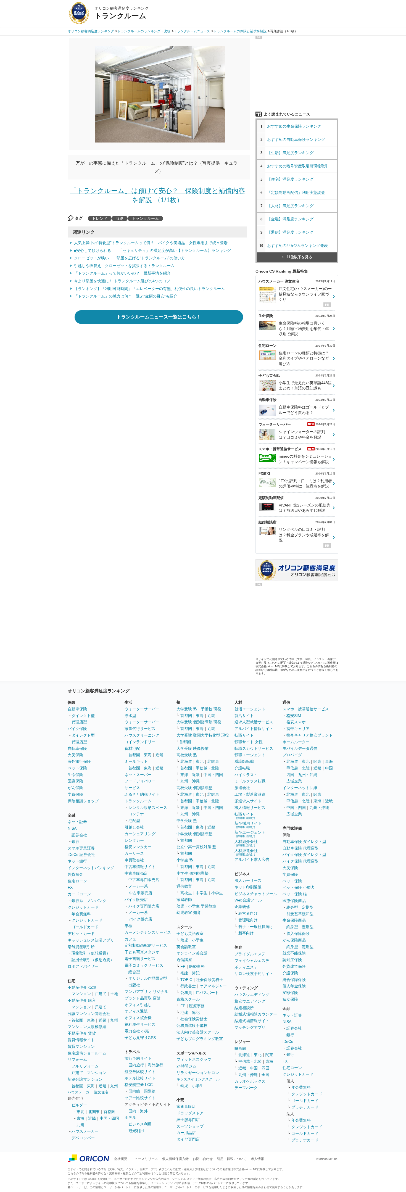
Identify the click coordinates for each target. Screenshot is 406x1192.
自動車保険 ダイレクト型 (304, 841)
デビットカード (81, 933)
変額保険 (290, 992)
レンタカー (134, 840)
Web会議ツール (248, 900)
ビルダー (79, 1105)
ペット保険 (77, 768)
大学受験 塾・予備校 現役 (198, 709)
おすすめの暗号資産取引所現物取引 (298, 166)
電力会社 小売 (137, 1031)
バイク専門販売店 (143, 906)
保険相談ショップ (83, 801)
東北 (80, 1111)
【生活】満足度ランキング (292, 153)
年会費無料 (81, 914)
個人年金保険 (294, 986)
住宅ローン (77, 881)
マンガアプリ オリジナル (146, 991)
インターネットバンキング (91, 868)
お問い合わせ (203, 1159)
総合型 (134, 972)
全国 (265, 1074)
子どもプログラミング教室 (199, 1039)
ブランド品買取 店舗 (142, 998)
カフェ (130, 939)
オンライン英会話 (191, 953)
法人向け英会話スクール (197, 1032)
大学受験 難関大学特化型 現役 (202, 735)
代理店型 (79, 722)
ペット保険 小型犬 (299, 887)
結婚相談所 (244, 1008)
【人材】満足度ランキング (290, 206)
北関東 (94, 1111)
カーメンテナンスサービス (148, 932)
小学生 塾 (184, 860)
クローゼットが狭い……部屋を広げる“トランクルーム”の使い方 (129, 258)
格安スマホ (296, 722)
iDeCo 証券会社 (81, 854)
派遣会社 (242, 787)
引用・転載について (232, 1159)
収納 (119, 218)
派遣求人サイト (248, 801)
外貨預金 (75, 874)
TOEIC (186, 979)
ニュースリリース (144, 1159)
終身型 (292, 907)
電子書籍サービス (140, 958)
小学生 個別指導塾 (192, 873)
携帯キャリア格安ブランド (309, 735)
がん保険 (75, 787)
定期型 (307, 907)
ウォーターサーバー (142, 709)
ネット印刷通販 (248, 887)
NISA (72, 828)
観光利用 (136, 1130)
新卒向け (246, 933)
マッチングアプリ (249, 1027)
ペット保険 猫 (295, 894)
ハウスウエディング (251, 994)
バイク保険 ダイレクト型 (304, 854)
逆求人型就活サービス (253, 722)
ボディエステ (246, 967)
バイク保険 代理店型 (300, 861)
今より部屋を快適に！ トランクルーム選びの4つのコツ (122, 281)
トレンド (99, 218)
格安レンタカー (138, 847)
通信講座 (184, 960)
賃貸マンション (81, 1046)
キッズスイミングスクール (198, 1079)
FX (70, 887)
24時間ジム (186, 1066)
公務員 (186, 992)
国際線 (149, 1091)
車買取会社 (134, 860)
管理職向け (248, 920)
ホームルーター (296, 742)
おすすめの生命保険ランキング (294, 126)
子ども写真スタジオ (142, 952)
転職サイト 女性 (248, 742)
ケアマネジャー (213, 986)
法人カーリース (248, 880)
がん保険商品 (294, 940)
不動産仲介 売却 (82, 987)
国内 (132, 1111)
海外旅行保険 (79, 761)
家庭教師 (184, 899)
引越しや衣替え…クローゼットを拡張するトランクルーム (124, 265)
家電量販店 (186, 1106)
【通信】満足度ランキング (292, 232)
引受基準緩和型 (299, 914)
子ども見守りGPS (140, 1037)
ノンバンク (96, 900)
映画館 (240, 1048)
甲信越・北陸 (207, 768)
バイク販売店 (136, 899)
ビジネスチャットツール (255, 894)
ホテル (130, 1117)
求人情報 (257, 1159)
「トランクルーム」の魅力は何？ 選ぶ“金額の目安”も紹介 (125, 296)
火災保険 (75, 755)
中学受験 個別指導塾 (194, 834)
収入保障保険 (298, 933)
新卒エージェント (249, 834)
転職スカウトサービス (253, 748)
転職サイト (244, 735)
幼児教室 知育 (188, 912)
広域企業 (294, 781)
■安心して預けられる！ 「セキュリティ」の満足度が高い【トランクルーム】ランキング (152, 250)
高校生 (186, 893)
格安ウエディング (249, 1001)
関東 (269, 1055)
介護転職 (242, 768)
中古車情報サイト (140, 866)
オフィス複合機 (138, 1018)
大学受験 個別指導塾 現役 (198, 722)
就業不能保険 (294, 953)
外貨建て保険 (294, 966)
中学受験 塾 (186, 820)
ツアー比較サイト (140, 1098)
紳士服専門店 (188, 1119)
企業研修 (242, 906)
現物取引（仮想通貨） (91, 953)
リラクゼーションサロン (197, 1072)
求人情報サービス (249, 807)
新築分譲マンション (85, 1079)
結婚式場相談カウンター (255, 1014)
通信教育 (184, 886)
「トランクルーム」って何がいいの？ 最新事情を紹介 (122, 273)
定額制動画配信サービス (146, 945)
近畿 (102, 1020)
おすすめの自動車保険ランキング (296, 139)
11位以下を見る (299, 257)
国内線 (134, 1091)
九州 (114, 1020)
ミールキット (136, 761)
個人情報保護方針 (175, 1159)
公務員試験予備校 (191, 1025)
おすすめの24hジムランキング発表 (297, 245)
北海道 (186, 761)
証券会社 (79, 835)
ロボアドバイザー (83, 966)
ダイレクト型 (83, 715)
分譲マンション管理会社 (89, 1013)
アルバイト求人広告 (251, 859)
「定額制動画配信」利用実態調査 (296, 192)
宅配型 (134, 820)
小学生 (217, 893)
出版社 (134, 985)
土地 (114, 993)
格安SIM (293, 715)
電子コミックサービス (144, 965)
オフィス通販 (136, 1011)
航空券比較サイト (140, 1071)
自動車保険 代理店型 (300, 848)
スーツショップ (190, 1126)
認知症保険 (292, 960)
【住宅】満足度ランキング (294, 179)
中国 (329, 768)
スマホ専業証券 (81, 848)
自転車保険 (77, 748)
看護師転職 (244, 761)
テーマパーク (246, 1087)
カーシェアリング (140, 834)
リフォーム (77, 1059)
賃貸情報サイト (81, 1040)
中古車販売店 (136, 873)
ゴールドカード (85, 927)
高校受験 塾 (186, 755)
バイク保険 (77, 728)
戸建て (100, 993)
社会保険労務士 (209, 979)
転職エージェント (249, 755)
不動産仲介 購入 (82, 1000)
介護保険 (290, 973)
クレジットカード (83, 907)
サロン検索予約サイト (253, 973)
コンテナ (136, 814)
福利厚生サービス (140, 1024)
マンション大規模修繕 (87, 1026)
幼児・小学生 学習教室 (196, 906)
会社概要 (120, 1159)
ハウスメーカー (85, 1131)
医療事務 (197, 966)
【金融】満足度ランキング (292, 219)
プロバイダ (292, 755)
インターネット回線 (300, 787)
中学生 (201, 893)
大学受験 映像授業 (192, 748)
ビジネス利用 (140, 1124)
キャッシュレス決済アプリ (91, 940)
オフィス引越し (138, 1005)
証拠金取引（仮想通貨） (93, 960)
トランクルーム (145, 218)
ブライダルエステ (249, 954)
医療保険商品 (294, 900)
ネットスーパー (138, 774)
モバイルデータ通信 (300, 748)
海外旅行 (155, 1065)
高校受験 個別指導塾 (194, 787)
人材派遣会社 (246, 852)
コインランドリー (140, 742)
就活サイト (244, 715)
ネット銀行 (77, 861)
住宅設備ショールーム (87, 1053)
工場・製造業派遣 (249, 794)
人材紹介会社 (246, 843)
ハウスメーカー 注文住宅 (88, 1092)
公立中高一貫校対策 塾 (196, 847)
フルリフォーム (85, 1066)
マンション (81, 993)
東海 (91, 1020)
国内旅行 (136, 1065)
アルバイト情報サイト (253, 728)
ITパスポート (207, 992)
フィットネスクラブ (193, 1059)
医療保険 (75, 781)
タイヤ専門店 (188, 1139)
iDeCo (288, 1041)
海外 (144, 1111)
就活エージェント (249, 709)
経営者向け (248, 913)
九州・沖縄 (190, 781)
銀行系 (77, 900)
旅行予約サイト (138, 1058)
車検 (128, 926)
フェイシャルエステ (251, 960)
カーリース (134, 853)
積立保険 (290, 999)
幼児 (184, 940)
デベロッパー (83, 1138)
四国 (290, 774)
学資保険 (75, 794)
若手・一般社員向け (255, 926)
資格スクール (188, 999)
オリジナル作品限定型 (147, 978)
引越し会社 (134, 827)
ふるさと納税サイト (142, 794)
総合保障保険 (294, 979)
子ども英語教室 (190, 933)
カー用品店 (186, 1132)
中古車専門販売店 (143, 879)
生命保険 (75, 774)
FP (182, 966)
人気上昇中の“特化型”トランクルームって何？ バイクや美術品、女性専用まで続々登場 (151, 243)
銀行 (75, 841)
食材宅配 (132, 748)
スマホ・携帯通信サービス (306, 709)
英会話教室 (186, 947)
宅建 (184, 973)
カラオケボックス (249, 1081)
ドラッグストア (190, 1113)
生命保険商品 (294, 920)
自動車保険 (77, 709)
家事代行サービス (140, 728)
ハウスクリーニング (142, 735)
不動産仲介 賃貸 (82, 1033)
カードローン (79, 894)
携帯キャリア (298, 728)
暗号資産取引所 (81, 947)
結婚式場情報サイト (251, 1021)
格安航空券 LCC (139, 1084)
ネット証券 (77, 821)
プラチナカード (304, 1107)
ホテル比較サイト (140, 1078)
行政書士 (188, 986)
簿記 (196, 973)
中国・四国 (109, 1118)
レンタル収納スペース (147, 807)
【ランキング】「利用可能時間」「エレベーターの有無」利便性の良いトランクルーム (149, 288)
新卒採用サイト (248, 825)
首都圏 (77, 1020)
